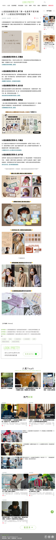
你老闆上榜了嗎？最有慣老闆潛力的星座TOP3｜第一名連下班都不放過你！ (15, 490)
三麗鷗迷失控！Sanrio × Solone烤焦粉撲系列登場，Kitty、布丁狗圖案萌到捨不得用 (49, 43)
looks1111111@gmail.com (12, 536)
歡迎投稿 (4, 538)
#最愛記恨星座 (5, 341)
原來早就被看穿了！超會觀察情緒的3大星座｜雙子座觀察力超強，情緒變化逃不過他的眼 (28, 389)
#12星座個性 (27, 339)
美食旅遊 (20, 5)
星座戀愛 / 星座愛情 (6, 18)
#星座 (10, 339)
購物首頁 (51, 5)
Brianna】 (10, 323)
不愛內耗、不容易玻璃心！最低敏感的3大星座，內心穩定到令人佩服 (41, 490)
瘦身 (39, 5)
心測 (8, 5)
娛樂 (30, 5)
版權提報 (14, 538)
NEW (4, 5)
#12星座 (4, 339)
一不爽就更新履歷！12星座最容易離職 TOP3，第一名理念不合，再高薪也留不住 (14, 420)
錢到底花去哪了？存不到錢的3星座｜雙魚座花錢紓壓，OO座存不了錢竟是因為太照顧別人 (15, 518)
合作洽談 (19, 538)
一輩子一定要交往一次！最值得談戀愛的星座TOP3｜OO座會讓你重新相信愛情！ (41, 420)
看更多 (28, 527)
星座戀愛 (14, 5)
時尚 (34, 5)
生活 (26, 5)
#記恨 (34, 339)
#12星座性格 (17, 339)
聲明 (9, 538)
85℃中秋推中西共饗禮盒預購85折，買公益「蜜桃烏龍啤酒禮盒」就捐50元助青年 (49, 24)
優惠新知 (44, 5)
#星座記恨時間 (15, 341)
